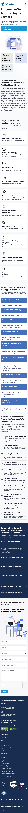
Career (3, 743)
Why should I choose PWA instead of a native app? (12, 559)
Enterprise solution (6, 763)
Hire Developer (5, 745)
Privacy (3, 810)
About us (3, 737)
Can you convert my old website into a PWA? (12, 575)
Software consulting (6, 768)
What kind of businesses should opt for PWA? (12, 592)
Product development (7, 771)
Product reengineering (7, 776)
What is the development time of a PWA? (11, 586)
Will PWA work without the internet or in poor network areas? (12, 568)
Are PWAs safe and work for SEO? (9, 581)
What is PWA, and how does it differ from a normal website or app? (11, 543)
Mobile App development (8, 773)
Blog (2, 740)
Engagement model (6, 748)
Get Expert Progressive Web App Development (12, 28)
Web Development (6, 766)
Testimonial (4, 750)
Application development (7, 761)
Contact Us (4, 753)
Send (4, 691)
